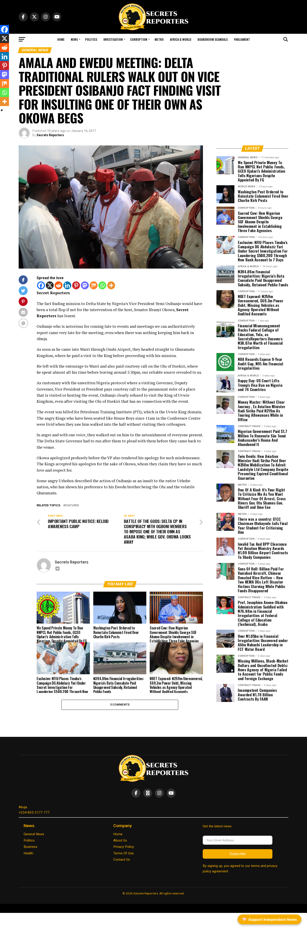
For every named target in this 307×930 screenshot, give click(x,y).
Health (28, 853)
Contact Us (121, 860)
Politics (91, 39)
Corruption (138, 39)
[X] (50, 285)
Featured (72, 505)
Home (61, 39)
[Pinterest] (76, 285)
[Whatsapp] (102, 285)
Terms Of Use (123, 853)
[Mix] (94, 285)
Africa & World (180, 39)
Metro (159, 39)
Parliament (242, 39)
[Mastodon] (85, 285)
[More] (111, 285)
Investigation (113, 39)
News (74, 39)
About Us (120, 840)
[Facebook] (41, 285)
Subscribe (237, 854)
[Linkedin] (67, 285)
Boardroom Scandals (213, 39)
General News (34, 834)
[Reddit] (58, 285)
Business (30, 847)
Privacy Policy (123, 847)
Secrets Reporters (50, 135)
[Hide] (2, 110)
